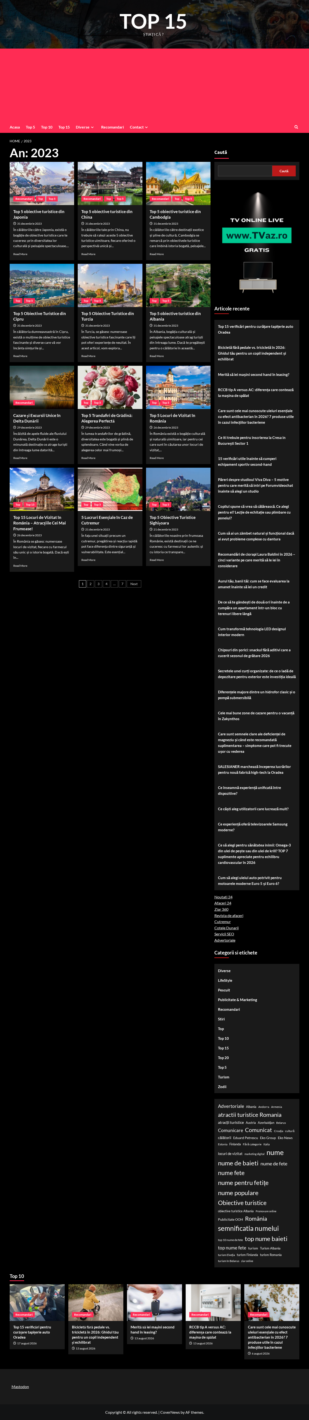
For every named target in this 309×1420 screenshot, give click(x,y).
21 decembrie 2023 (97, 529)
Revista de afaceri (228, 915)
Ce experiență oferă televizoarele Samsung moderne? (253, 827)
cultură (290, 1131)
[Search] (296, 127)
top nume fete (232, 1247)
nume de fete (273, 1163)
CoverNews (170, 1412)
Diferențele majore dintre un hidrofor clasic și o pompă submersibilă (256, 695)
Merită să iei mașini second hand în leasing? (253, 374)
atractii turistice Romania (249, 1114)
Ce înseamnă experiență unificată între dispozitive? (249, 790)
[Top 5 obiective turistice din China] (110, 183)
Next (134, 584)
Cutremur (222, 921)
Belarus (281, 1123)
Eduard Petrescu (245, 1138)
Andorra (263, 1107)
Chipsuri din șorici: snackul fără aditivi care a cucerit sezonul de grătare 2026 (254, 653)
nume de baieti (238, 1163)
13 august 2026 (85, 1348)
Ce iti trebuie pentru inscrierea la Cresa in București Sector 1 (252, 440)
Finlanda (235, 1144)
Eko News (285, 1138)
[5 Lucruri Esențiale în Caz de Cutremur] (110, 489)
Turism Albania (270, 1248)
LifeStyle (225, 980)
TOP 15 (153, 21)
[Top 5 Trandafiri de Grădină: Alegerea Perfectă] (110, 387)
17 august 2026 (27, 1343)
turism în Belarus (228, 1261)
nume (275, 1152)
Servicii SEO (224, 934)
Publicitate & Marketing (237, 999)
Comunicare (230, 1130)
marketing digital (255, 1153)
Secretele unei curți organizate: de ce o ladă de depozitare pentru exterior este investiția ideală (257, 674)
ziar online (247, 1260)
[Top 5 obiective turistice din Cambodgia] (178, 183)
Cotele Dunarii (226, 927)
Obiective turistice (242, 1202)
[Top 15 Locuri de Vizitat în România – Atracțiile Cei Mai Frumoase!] (42, 489)
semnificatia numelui (248, 1228)
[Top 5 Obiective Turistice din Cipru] (42, 285)
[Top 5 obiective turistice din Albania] (178, 285)
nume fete (231, 1172)
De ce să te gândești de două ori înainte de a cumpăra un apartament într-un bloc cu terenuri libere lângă (254, 608)
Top (40, 199)
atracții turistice (231, 1122)
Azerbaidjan (266, 1123)
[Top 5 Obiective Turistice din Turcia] (110, 285)
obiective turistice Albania (236, 1211)
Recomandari (112, 127)
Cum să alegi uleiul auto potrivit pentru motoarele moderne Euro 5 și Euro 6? (250, 880)
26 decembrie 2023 (166, 427)
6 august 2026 (261, 1353)
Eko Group (268, 1138)
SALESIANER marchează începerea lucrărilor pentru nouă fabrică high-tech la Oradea (254, 769)
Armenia (276, 1107)
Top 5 (30, 127)
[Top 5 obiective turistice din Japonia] (42, 183)
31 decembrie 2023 (29, 223)
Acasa (15, 127)
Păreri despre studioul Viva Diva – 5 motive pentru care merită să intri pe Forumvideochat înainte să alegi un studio (255, 485)
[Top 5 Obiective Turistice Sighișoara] (178, 489)
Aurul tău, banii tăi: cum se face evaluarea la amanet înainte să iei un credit (253, 584)
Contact (137, 127)
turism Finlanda (247, 1255)
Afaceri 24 (222, 903)
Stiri (221, 1019)
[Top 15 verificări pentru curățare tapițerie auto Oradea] (37, 1302)
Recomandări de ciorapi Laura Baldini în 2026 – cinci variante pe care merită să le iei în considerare (256, 560)
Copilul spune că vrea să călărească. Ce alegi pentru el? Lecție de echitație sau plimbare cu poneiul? (254, 512)
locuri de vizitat (230, 1153)
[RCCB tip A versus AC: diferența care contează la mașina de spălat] (213, 1302)
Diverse (83, 127)
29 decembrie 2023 (29, 427)
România (256, 1218)
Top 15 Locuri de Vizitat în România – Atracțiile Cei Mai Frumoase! (39, 523)
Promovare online (266, 1211)
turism (253, 1248)
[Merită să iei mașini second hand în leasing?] (154, 1302)
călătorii (224, 1138)
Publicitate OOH (230, 1219)
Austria (251, 1123)
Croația (278, 1131)
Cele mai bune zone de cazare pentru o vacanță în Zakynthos (256, 716)
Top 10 (46, 127)
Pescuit (224, 990)
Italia (266, 1144)
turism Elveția (226, 1255)
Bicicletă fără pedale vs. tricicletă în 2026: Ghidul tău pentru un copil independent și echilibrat (252, 353)
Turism (223, 1077)
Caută (220, 152)
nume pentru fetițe (243, 1182)
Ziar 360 (221, 909)
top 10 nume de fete (230, 1240)
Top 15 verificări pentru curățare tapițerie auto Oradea (255, 329)
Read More (20, 254)
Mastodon (20, 1386)
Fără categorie (252, 1144)
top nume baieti (266, 1238)
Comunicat (258, 1129)
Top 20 (223, 1057)
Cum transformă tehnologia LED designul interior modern (252, 632)
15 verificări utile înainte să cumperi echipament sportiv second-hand (247, 461)
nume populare (238, 1192)
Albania (251, 1107)
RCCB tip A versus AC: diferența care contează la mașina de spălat (256, 392)
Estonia (222, 1144)
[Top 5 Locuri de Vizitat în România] (178, 387)
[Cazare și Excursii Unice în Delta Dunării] (42, 387)
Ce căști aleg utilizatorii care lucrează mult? (253, 809)
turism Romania (271, 1255)
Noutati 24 (223, 897)
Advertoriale (224, 940)
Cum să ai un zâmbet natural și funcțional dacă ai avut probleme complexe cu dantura (256, 536)
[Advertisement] (154, 85)
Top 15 (64, 127)
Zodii (222, 1086)
